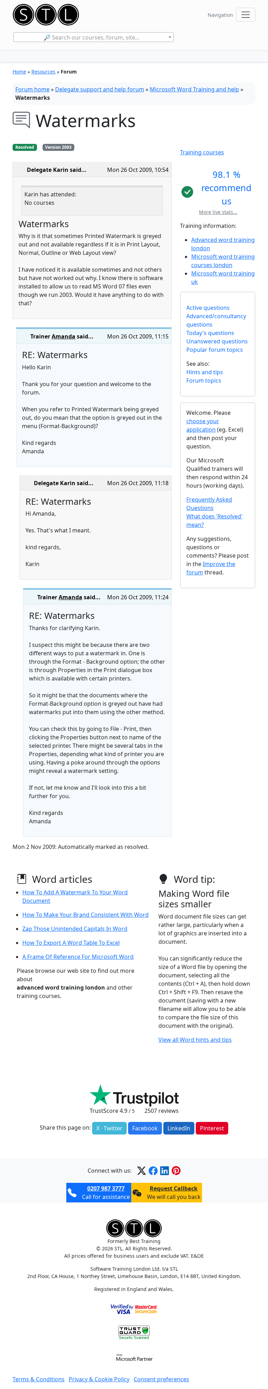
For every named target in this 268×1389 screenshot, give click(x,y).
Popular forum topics (214, 350)
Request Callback (174, 1188)
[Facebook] (153, 1170)
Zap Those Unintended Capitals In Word (74, 929)
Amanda (63, 336)
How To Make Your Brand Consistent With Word (85, 915)
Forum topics (203, 380)
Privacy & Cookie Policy (99, 1379)
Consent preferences (161, 1379)
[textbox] (93, 37)
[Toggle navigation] (245, 15)
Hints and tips (204, 372)
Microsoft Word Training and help (194, 89)
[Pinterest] (176, 1170)
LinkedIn (179, 1128)
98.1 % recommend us (226, 187)
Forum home (32, 89)
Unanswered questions (217, 341)
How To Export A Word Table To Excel (71, 943)
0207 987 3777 (106, 1188)
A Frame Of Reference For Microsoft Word (78, 957)
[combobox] (93, 37)
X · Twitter (109, 1128)
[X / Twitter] (141, 1170)
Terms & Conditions (39, 1379)
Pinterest (212, 1128)
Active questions (208, 308)
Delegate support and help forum (99, 89)
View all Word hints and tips (195, 1040)
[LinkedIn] (164, 1170)
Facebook (145, 1128)
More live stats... (218, 212)
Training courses (202, 152)
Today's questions (210, 333)
